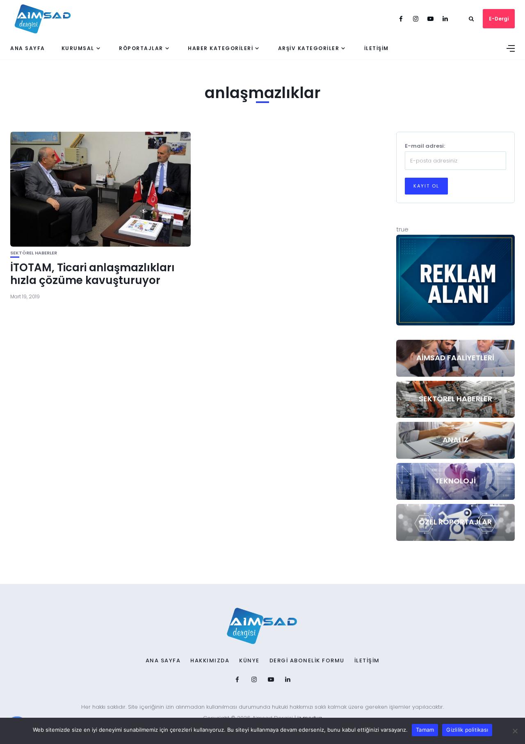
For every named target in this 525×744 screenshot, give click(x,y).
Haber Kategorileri (220, 48)
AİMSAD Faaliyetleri (455, 358)
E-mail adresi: (425, 146)
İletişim (376, 48)
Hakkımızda (209, 661)
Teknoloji (455, 481)
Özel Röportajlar (455, 522)
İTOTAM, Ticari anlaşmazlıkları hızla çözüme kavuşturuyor (92, 274)
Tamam (425, 729)
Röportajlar (141, 48)
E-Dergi (499, 18)
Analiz (455, 440)
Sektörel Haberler (33, 253)
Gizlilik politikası (467, 729)
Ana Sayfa (27, 48)
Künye (249, 661)
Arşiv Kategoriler (309, 48)
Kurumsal (78, 48)
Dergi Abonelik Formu (307, 661)
